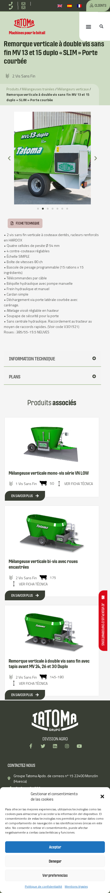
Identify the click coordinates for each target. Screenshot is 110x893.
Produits (12, 89)
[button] (102, 796)
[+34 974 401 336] (11, 4)
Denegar (55, 861)
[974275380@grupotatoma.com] (24, 8)
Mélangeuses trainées (38, 89)
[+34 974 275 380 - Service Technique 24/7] (11, 8)
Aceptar (55, 847)
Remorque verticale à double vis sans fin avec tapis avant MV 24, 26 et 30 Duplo (49, 663)
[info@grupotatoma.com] (24, 4)
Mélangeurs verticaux (73, 89)
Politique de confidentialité (43, 886)
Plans (14, 376)
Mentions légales (76, 886)
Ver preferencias (55, 875)
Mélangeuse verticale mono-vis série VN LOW (49, 473)
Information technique (32, 358)
